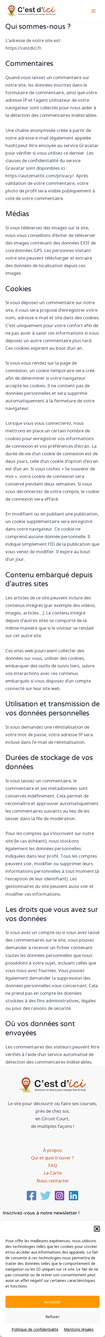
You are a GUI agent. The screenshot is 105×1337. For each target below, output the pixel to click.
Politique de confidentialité (35, 1329)
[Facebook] (31, 1195)
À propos (52, 1150)
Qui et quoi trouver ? (52, 1158)
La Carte (53, 1173)
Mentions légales (79, 1329)
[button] (97, 1228)
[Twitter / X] (45, 1195)
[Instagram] (59, 1195)
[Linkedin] (73, 1195)
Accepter (52, 1301)
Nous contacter (52, 1180)
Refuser (53, 1316)
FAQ (52, 1165)
